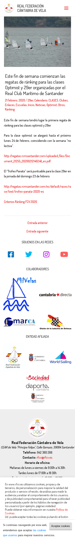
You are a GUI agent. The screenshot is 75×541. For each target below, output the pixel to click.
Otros (61, 105)
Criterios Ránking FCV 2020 (20, 202)
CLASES (53, 100)
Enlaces (10, 105)
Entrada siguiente (37, 231)
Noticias (40, 105)
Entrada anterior (38, 223)
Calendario (40, 100)
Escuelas (21, 105)
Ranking (10, 109)
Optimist (52, 105)
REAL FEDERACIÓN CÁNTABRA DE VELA (31, 8)
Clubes (63, 100)
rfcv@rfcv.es (44, 457)
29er (30, 100)
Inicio (31, 105)
